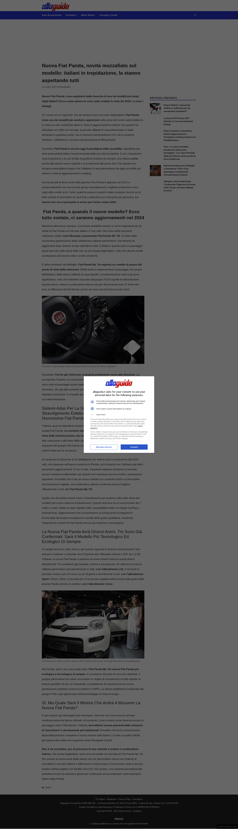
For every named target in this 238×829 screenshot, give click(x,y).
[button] (119, 415)
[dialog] (119, 414)
